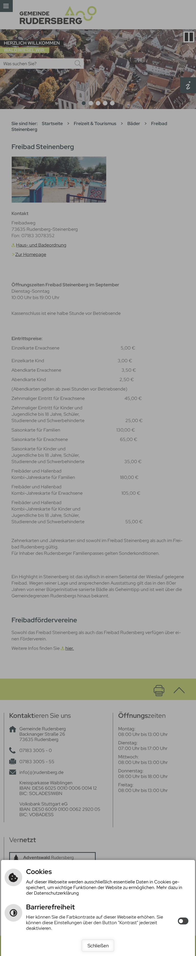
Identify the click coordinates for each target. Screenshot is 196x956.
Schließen (98, 945)
